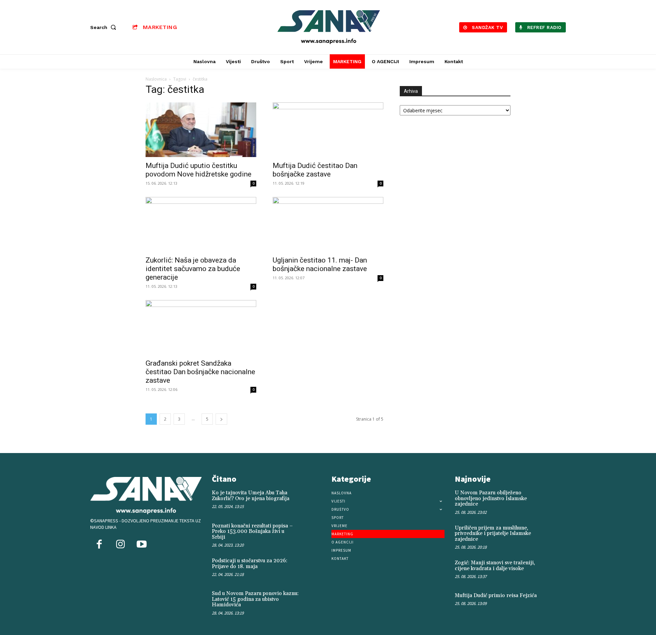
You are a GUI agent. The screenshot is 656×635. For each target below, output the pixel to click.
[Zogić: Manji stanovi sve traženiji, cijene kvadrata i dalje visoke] (555, 570)
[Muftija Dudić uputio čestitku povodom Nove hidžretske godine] (201, 129)
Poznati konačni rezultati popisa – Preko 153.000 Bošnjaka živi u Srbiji (252, 531)
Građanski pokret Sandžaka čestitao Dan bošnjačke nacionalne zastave (200, 371)
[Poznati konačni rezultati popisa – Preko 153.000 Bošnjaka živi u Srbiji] (313, 533)
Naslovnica (156, 79)
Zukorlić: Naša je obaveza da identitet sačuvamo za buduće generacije (193, 268)
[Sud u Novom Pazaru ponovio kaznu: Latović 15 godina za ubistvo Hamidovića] (313, 601)
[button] (104, 27)
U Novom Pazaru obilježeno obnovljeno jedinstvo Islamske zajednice (491, 498)
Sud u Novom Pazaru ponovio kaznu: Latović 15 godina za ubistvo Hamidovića (255, 599)
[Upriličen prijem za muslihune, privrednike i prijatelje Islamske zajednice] (555, 535)
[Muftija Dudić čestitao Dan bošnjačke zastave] (328, 129)
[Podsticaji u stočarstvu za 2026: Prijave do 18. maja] (313, 568)
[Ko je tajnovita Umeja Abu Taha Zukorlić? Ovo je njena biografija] (313, 500)
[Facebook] (99, 545)
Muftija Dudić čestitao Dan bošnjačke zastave (315, 169)
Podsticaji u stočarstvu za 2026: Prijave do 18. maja (249, 564)
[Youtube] (141, 545)
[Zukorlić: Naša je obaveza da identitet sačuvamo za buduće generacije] (201, 224)
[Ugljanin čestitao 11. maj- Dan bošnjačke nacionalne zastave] (328, 224)
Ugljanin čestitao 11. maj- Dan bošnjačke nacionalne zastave (320, 264)
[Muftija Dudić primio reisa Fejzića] (555, 603)
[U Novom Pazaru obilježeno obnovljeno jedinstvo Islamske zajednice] (555, 500)
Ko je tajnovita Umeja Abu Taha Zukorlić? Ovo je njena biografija (250, 496)
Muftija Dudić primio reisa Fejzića (496, 595)
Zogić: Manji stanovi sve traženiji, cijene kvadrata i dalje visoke (495, 566)
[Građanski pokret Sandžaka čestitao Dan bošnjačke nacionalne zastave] (201, 327)
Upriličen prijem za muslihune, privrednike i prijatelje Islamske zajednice (493, 533)
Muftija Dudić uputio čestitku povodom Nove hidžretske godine (198, 169)
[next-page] (221, 419)
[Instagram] (120, 545)
